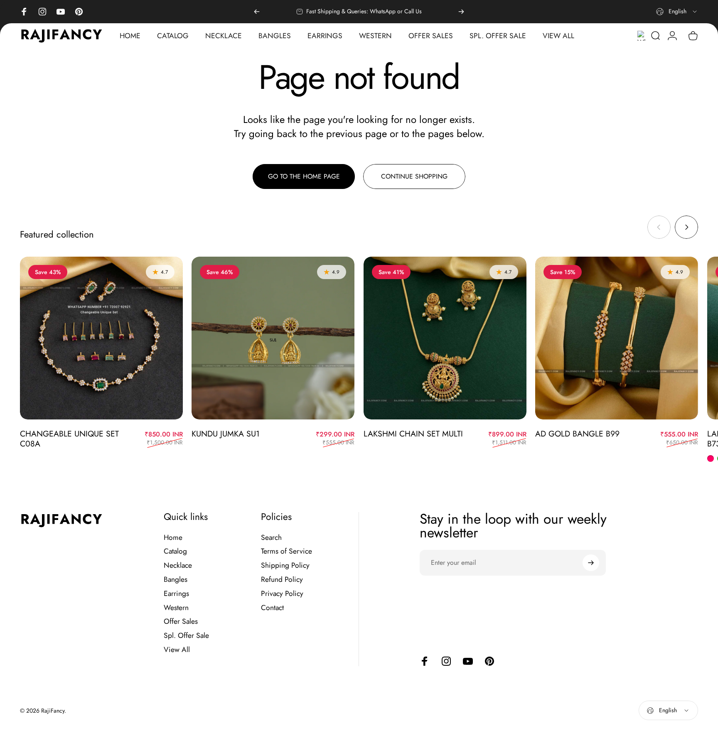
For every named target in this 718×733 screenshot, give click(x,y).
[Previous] (257, 11)
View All (177, 650)
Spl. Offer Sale (186, 635)
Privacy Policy (282, 593)
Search (271, 537)
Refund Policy (282, 579)
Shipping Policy (285, 565)
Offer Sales (181, 621)
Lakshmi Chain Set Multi (413, 433)
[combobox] (677, 11)
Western (176, 608)
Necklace (178, 565)
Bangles (175, 579)
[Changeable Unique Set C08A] (101, 338)
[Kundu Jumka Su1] (273, 338)
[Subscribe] (591, 562)
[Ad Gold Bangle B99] (616, 338)
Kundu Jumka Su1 (226, 433)
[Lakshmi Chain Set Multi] (445, 338)
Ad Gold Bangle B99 (577, 433)
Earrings (176, 593)
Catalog (175, 551)
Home (173, 537)
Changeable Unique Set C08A (69, 438)
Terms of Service (286, 551)
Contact (272, 608)
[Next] (461, 11)
